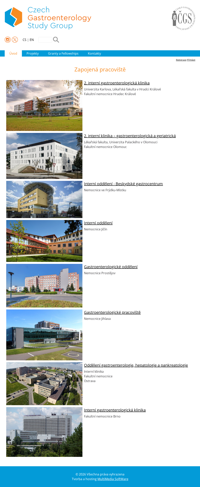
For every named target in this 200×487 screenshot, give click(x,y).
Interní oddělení (98, 222)
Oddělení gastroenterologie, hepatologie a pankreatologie (136, 365)
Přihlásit (191, 59)
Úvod (13, 53)
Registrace (181, 59)
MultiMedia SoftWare (112, 479)
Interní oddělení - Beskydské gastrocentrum (123, 183)
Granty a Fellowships (63, 53)
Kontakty (94, 53)
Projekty (33, 53)
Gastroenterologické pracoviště (112, 312)
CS (24, 40)
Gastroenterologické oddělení (111, 266)
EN (32, 40)
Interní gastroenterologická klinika (115, 410)
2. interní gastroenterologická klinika (117, 83)
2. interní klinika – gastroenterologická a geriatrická (130, 135)
